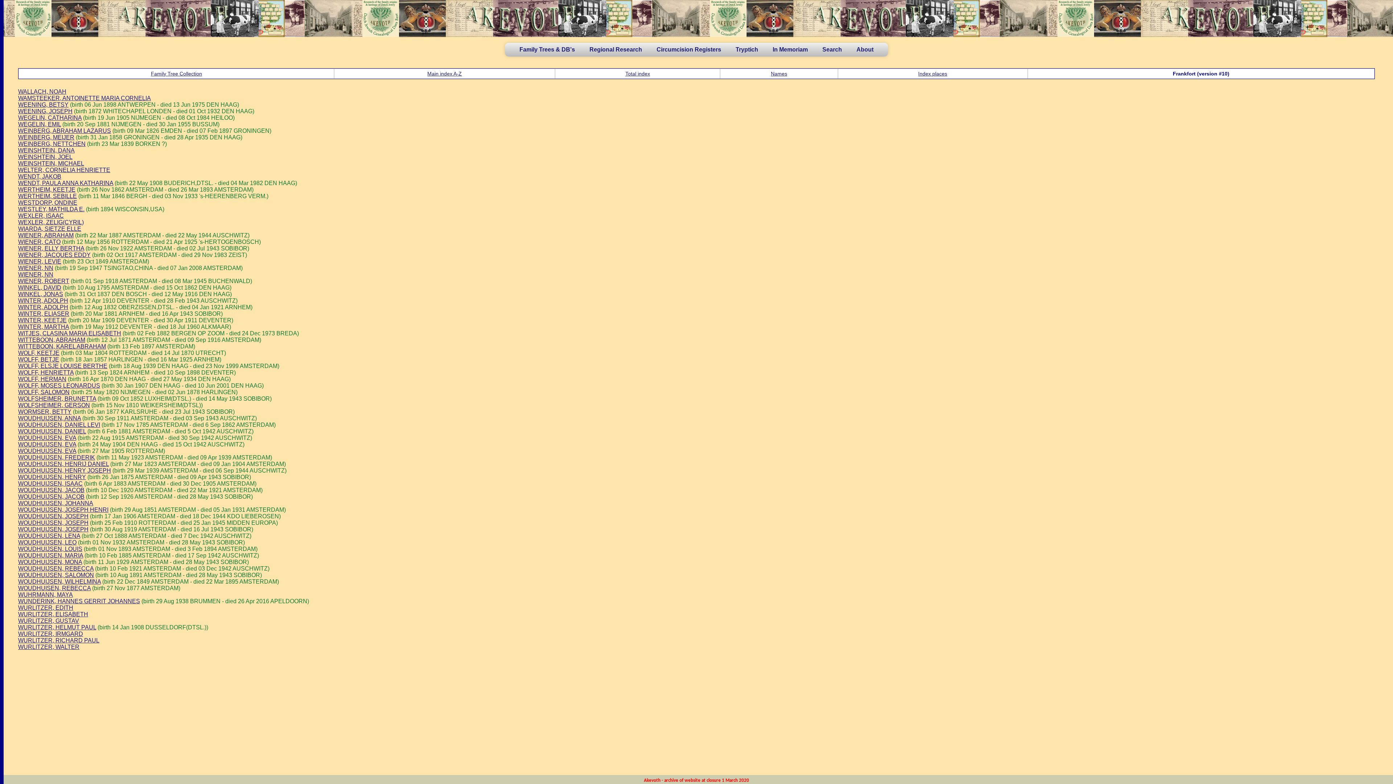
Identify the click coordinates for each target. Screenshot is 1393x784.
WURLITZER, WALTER (48, 647)
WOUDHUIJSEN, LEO (47, 542)
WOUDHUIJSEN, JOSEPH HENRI (63, 510)
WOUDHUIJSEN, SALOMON (56, 575)
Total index (637, 74)
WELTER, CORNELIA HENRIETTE (64, 170)
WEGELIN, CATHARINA (50, 118)
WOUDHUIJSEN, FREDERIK (56, 457)
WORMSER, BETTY (44, 412)
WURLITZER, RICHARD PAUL (58, 640)
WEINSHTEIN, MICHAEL (51, 163)
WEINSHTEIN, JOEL (45, 157)
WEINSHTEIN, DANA (46, 150)
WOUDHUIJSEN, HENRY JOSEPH (64, 470)
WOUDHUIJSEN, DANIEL (52, 431)
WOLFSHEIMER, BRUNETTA (57, 399)
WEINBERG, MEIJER (46, 137)
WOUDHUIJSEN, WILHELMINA (59, 582)
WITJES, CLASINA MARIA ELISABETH (69, 333)
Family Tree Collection (176, 74)
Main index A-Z (444, 74)
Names (779, 74)
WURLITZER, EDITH (45, 608)
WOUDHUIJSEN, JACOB (51, 490)
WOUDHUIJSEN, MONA (50, 562)
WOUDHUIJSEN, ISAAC (50, 484)
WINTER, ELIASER (43, 314)
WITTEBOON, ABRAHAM (51, 340)
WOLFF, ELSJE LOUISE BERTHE (62, 366)
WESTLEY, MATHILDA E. (51, 209)
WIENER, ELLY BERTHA (51, 248)
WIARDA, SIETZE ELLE (49, 229)
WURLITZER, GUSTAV (48, 621)
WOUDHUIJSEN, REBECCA (56, 568)
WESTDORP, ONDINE (47, 203)
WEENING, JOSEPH (45, 111)
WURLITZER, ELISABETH (53, 614)
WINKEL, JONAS (40, 294)
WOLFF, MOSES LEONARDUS (59, 386)
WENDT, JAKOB (39, 176)
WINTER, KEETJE (42, 320)
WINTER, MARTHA (43, 327)
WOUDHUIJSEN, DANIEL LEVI (59, 425)
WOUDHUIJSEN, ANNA (49, 418)
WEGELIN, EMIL (39, 124)
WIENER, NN (35, 268)
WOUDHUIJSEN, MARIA (50, 555)
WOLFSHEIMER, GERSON (54, 405)
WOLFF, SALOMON (44, 392)
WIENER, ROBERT (43, 281)
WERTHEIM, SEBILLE (47, 196)
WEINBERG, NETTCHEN (52, 144)
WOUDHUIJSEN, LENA (49, 536)
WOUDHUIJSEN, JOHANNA (55, 503)
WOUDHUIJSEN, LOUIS (50, 549)
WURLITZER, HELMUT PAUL (57, 627)
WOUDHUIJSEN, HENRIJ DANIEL (63, 464)
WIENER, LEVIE (39, 261)
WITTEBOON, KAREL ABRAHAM (62, 346)
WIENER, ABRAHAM (46, 235)
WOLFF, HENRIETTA (46, 372)
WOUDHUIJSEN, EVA (47, 438)
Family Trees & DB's (547, 49)
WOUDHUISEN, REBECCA (54, 588)
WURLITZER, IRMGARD (50, 634)
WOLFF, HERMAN (42, 379)
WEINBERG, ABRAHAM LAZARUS (64, 131)
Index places (932, 74)
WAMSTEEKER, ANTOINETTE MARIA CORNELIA (84, 98)
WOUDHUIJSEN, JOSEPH (53, 516)
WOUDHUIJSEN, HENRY (52, 477)
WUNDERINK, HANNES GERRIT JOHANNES (79, 601)
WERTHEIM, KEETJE (46, 190)
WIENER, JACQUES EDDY (54, 255)
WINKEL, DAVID (39, 288)
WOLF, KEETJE (38, 353)
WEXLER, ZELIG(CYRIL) (51, 222)
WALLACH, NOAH (42, 92)
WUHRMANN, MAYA (45, 595)
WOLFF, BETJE (38, 359)
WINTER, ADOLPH (43, 301)
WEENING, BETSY (43, 105)
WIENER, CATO (39, 242)
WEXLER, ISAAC (41, 216)
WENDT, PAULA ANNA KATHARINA (65, 183)
